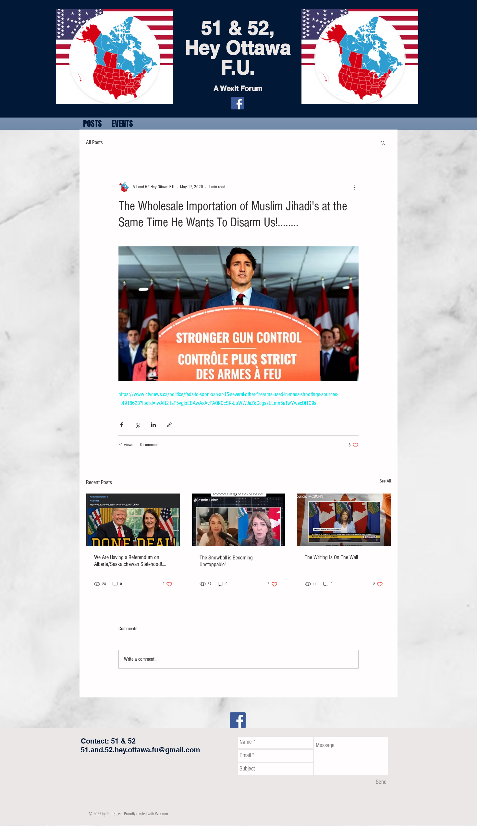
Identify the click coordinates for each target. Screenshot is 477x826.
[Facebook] (237, 103)
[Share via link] (169, 425)
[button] (383, 142)
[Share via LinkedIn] (153, 425)
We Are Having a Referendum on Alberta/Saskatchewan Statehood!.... (130, 561)
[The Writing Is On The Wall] (344, 520)
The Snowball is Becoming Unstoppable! (226, 561)
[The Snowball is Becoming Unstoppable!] (239, 520)
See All (385, 481)
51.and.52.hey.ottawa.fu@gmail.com (140, 749)
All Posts (94, 142)
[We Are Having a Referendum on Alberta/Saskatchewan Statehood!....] (133, 520)
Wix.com (161, 813)
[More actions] (355, 187)
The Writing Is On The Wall (331, 557)
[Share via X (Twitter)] (137, 425)
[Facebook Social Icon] (238, 720)
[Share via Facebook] (121, 425)
